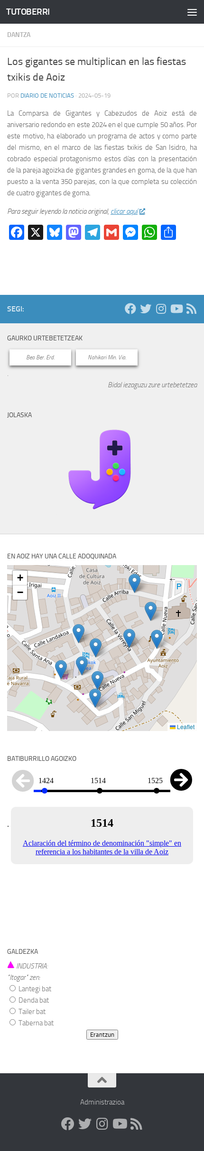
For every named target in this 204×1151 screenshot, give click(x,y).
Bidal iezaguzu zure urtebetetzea (152, 385)
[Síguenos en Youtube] (176, 308)
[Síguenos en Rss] (191, 308)
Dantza (18, 35)
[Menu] (192, 12)
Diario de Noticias (47, 95)
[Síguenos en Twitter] (145, 308)
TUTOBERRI (28, 11)
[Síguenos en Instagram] (161, 308)
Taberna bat (35, 1023)
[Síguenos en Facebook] (130, 308)
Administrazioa (102, 1102)
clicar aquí (124, 211)
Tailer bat (31, 1011)
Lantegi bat (34, 989)
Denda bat (33, 1000)
